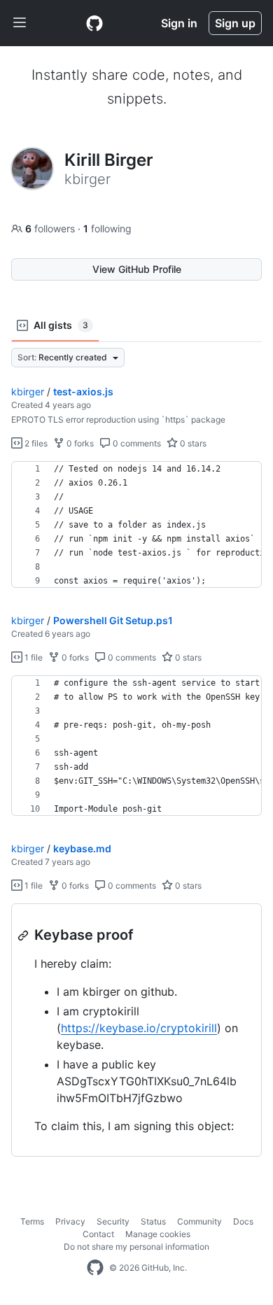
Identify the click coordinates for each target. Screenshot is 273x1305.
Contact (98, 1234)
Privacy (70, 1221)
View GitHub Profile (136, 269)
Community (199, 1221)
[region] (136, 525)
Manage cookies (157, 1234)
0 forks (79, 443)
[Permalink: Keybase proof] (24, 935)
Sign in (179, 23)
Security (113, 1221)
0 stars (192, 443)
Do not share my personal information (136, 1246)
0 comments (136, 443)
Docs (243, 1221)
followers (51, 228)
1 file (32, 657)
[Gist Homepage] (94, 23)
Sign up (235, 23)
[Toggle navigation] (19, 23)
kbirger (27, 391)
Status (153, 1221)
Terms (32, 1221)
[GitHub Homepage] (95, 1268)
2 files (35, 443)
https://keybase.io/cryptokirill (139, 1028)
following (107, 228)
